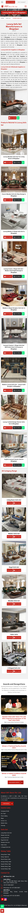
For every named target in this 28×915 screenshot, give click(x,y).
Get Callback (18, 162)
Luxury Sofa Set (5, 837)
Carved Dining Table (6, 869)
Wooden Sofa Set (14, 601)
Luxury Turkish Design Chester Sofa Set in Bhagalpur (14, 423)
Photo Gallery (4, 816)
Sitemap (3, 825)
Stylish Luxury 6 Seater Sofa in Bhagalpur (13, 460)
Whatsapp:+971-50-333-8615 (11, 896)
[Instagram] (5, 899)
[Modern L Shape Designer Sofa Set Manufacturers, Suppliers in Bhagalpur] (14, 293)
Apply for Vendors (10, 2)
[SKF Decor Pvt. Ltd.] (8, 6)
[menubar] (25, 6)
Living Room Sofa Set (14, 500)
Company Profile (5, 811)
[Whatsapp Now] (18, 117)
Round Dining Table (5, 859)
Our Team (3, 813)
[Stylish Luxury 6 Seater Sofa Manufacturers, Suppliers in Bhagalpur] (14, 445)
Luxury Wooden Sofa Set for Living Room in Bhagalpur (13, 157)
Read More (9, 503)
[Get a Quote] (2, 911)
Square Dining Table (6, 864)
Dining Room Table (5, 854)
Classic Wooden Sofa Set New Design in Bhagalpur (14, 195)
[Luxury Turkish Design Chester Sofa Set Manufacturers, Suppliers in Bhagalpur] (14, 407)
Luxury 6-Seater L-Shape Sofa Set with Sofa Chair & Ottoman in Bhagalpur (13, 347)
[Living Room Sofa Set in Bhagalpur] (14, 486)
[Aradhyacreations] (2, 2)
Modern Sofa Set (14, 533)
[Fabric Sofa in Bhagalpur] (14, 620)
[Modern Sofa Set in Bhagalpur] (14, 519)
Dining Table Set (5, 857)
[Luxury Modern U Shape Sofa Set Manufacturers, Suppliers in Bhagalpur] (14, 217)
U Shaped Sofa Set (14, 668)
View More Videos (14, 782)
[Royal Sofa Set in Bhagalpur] (14, 553)
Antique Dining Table (6, 861)
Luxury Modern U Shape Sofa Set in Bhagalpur (14, 232)
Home (2, 18)
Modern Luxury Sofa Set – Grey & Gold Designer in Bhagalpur (13, 385)
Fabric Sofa (14, 634)
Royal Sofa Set (14, 567)
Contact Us (4, 821)
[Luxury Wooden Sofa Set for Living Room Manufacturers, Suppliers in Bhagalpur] (14, 142)
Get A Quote (9, 162)
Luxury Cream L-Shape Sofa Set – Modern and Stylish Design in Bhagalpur (14, 270)
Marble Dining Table (6, 866)
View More (6, 803)
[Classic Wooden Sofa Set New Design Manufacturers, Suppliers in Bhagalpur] (14, 179)
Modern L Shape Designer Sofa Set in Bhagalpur (14, 309)
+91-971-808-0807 (8, 885)
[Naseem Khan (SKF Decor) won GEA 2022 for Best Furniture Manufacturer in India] (14, 762)
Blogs (2, 818)
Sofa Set (8, 18)
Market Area (4, 823)
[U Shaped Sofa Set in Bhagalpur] (14, 654)
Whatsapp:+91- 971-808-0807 (11, 888)
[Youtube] (2, 899)
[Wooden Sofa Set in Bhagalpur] (14, 587)
